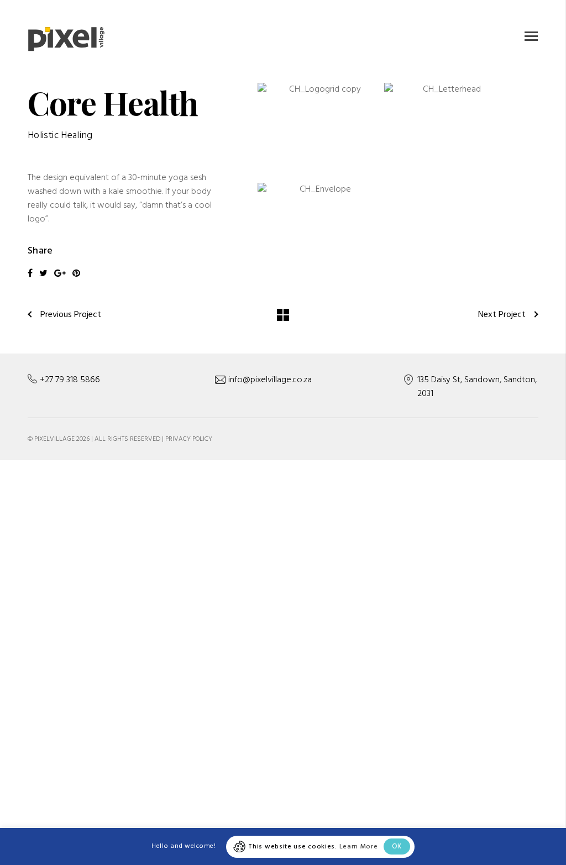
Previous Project (70, 315)
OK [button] (397, 846)
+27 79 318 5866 (70, 380)
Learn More (358, 846)
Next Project (502, 315)
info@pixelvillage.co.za (270, 380)
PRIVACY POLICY (188, 439)
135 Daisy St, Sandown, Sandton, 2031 (477, 387)
